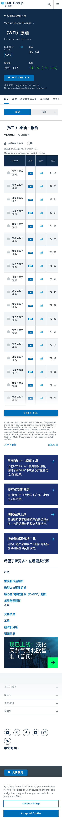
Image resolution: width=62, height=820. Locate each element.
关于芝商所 (10, 687)
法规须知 (9, 703)
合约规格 (44, 100)
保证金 (56, 100)
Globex (24, 135)
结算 (14, 100)
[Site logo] (12, 4)
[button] (19, 78)
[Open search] (49, 4)
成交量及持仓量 (28, 100)
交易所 (7, 711)
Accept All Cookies (31, 813)
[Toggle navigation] (57, 4)
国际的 (7, 695)
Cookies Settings (31, 804)
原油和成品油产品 (16, 16)
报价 (6, 100)
